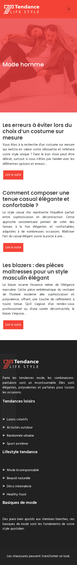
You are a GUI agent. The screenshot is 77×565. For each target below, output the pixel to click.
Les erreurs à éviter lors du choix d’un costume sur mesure (37, 131)
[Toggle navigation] (69, 9)
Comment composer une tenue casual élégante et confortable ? (36, 199)
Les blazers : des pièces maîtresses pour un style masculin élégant (35, 272)
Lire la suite (13, 174)
